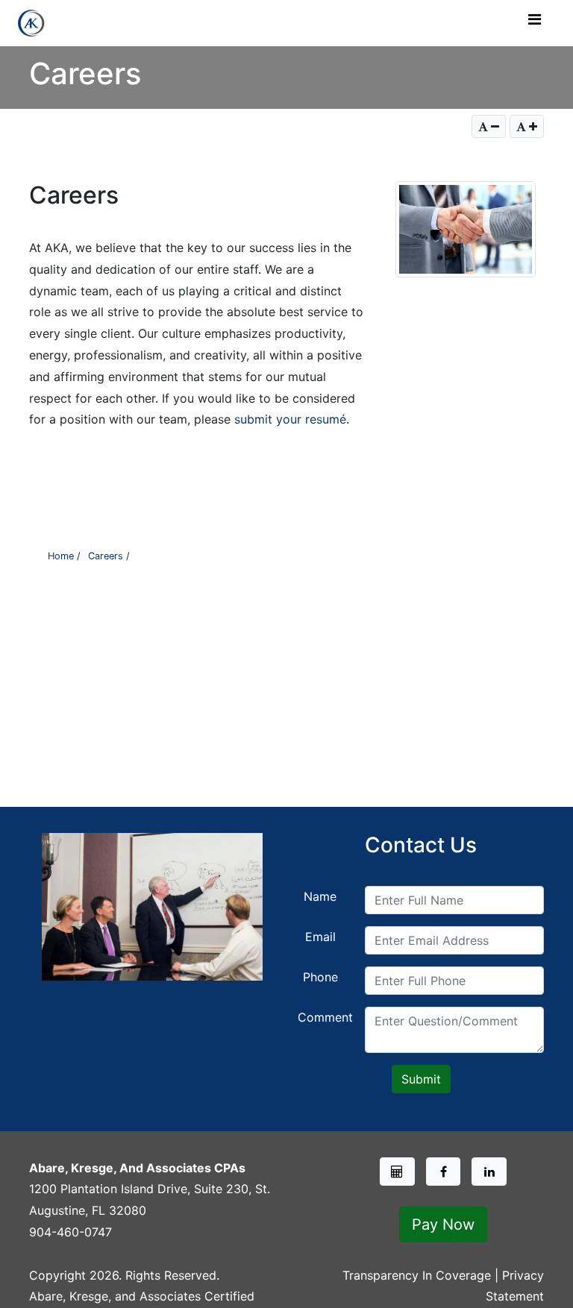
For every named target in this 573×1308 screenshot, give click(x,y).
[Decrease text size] (489, 126)
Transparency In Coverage (416, 1275)
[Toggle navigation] (534, 23)
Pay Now (443, 1224)
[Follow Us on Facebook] (443, 1171)
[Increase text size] (527, 126)
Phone (320, 976)
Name (320, 896)
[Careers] (397, 1171)
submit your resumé (290, 419)
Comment (325, 1017)
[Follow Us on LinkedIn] (489, 1171)
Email (320, 936)
